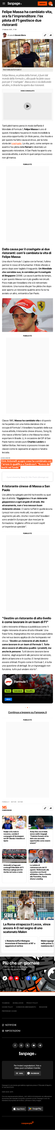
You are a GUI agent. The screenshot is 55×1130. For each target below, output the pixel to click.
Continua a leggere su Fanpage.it (27, 712)
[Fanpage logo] (15, 3)
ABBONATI (42, 3)
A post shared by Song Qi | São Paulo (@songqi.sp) (27, 477)
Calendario (18, 691)
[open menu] (3, 4)
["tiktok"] (5, 978)
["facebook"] (28, 978)
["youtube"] (16, 978)
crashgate (16, 143)
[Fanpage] (27, 1054)
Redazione (43, 1007)
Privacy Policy (32, 1003)
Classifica (30, 691)
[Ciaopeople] (27, 1123)
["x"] (22, 978)
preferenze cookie (9, 1011)
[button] (50, 35)
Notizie (20, 802)
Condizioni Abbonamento (26, 1007)
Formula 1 (21, 681)
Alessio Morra (20, 35)
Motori (13, 802)
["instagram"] (10, 978)
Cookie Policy (7, 1007)
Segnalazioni (18, 1003)
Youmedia (6, 1003)
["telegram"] (34, 978)
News (8, 691)
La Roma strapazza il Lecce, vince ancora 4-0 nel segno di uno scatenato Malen (27, 928)
